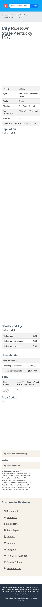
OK (17, 592)
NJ (4, 592)
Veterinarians (14, 568)
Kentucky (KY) (17, 35)
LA (8, 589)
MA (10, 589)
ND (33, 589)
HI (30, 587)
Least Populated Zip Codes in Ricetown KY (16, 476)
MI (18, 589)
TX (33, 592)
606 (3, 401)
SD (28, 592)
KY (5, 589)
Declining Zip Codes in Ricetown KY (14, 480)
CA (14, 587)
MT (29, 589)
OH (14, 592)
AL (6, 587)
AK (4, 587)
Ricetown (20, 28)
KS (3, 589)
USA (18, 17)
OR (19, 592)
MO (23, 589)
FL (26, 587)
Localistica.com (23, 598)
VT (15, 594)
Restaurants (12, 511)
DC (21, 587)
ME (16, 589)
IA (32, 587)
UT (35, 592)
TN (30, 592)
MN (20, 589)
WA (18, 594)
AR (9, 587)
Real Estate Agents (17, 555)
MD (13, 589)
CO (16, 587)
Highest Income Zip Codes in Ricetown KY (16, 487)
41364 (5, 459)
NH (38, 589)
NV (9, 592)
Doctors (11, 536)
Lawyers (11, 549)
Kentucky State (9, 17)
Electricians (12, 523)
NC (31, 589)
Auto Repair (13, 530)
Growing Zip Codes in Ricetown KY (14, 478)
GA (28, 587)
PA (21, 592)
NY (11, 592)
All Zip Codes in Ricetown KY (12, 471)
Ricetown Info (6, 15)
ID (34, 587)
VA (38, 592)
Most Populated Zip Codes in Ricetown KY (16, 473)
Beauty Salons (14, 562)
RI (23, 592)
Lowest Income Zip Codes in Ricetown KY (16, 489)
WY (26, 594)
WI (20, 594)
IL (36, 587)
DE (23, 587)
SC (25, 592)
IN (37, 587)
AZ (11, 587)
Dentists (11, 543)
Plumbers (12, 517)
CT (19, 587)
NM (6, 592)
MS (26, 589)
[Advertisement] (21, 60)
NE (36, 589)
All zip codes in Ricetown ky (23, 15)
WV (23, 594)
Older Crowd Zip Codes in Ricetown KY (15, 485)
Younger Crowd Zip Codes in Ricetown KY (16, 482)
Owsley (22, 88)
